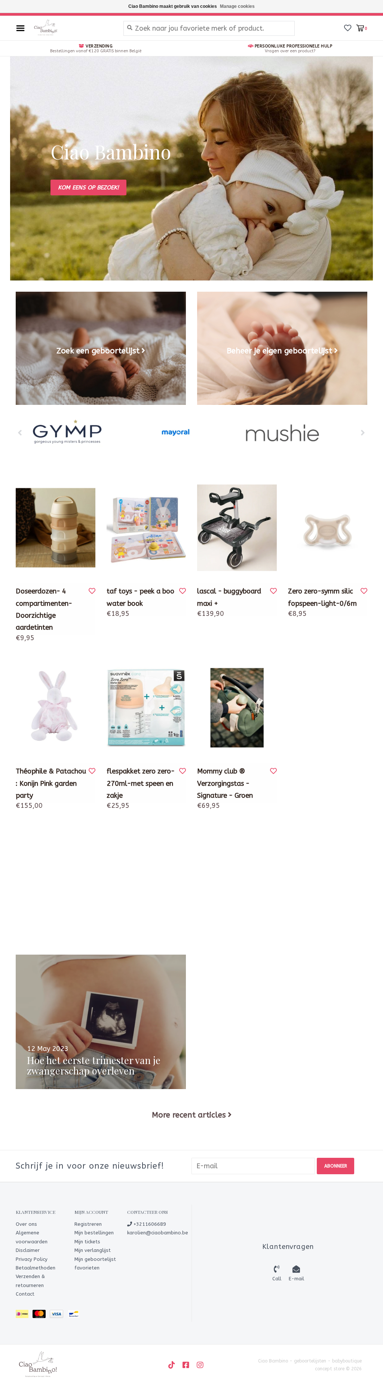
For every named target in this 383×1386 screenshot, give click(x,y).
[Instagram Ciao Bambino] (200, 1365)
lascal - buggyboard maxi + (229, 597)
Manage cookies (237, 6)
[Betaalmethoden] (24, 1315)
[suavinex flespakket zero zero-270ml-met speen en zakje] (146, 707)
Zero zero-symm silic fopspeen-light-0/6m (322, 597)
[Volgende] (363, 432)
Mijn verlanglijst (92, 1250)
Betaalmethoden (35, 1268)
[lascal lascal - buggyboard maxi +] (237, 527)
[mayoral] (176, 433)
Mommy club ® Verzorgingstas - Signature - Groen (225, 783)
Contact (25, 1294)
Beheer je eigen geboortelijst (279, 350)
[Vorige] (20, 432)
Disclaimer (28, 1250)
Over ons (26, 1224)
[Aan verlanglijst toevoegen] (92, 591)
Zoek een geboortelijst (98, 350)
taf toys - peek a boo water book (140, 597)
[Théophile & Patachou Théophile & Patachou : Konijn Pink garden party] (55, 707)
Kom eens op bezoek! (88, 187)
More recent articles (189, 1114)
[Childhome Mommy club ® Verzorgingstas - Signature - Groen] (237, 707)
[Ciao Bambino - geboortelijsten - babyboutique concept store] (72, 28)
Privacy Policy (32, 1259)
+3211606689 (149, 1224)
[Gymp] (69, 433)
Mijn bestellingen (94, 1232)
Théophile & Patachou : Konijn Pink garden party (51, 783)
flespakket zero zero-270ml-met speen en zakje (141, 783)
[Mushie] (282, 433)
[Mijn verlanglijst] (348, 28)
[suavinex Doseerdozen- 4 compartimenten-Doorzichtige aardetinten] (55, 527)
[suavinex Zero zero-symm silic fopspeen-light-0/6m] (328, 527)
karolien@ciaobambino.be (157, 1232)
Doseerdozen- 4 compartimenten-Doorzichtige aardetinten (44, 609)
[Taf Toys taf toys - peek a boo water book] (146, 527)
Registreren (88, 1224)
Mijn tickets (87, 1241)
